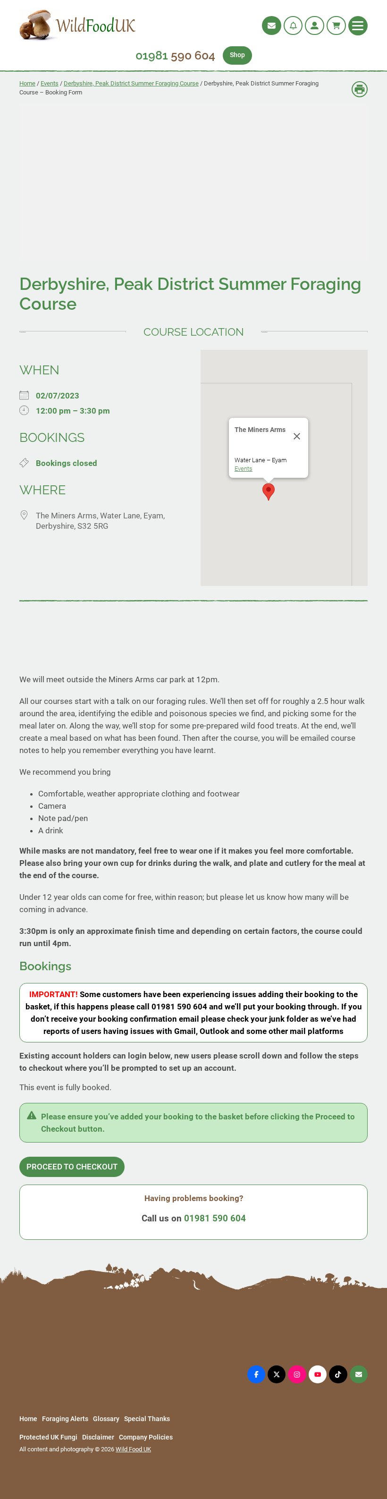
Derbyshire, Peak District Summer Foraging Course (131, 83)
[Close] (297, 436)
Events (50, 83)
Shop (237, 55)
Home (27, 83)
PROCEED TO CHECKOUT (72, 1166)
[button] (268, 492)
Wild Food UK (133, 1449)
